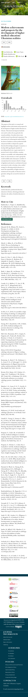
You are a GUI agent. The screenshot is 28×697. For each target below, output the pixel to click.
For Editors (10, 656)
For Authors (11, 651)
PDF (4, 42)
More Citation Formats (7, 219)
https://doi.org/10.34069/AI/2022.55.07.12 (14, 116)
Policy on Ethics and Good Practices (14, 664)
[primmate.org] (18, 626)
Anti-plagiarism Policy (10, 667)
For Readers (11, 653)
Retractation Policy (10, 672)
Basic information (7, 642)
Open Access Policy (10, 669)
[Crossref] (14, 592)
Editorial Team (6, 639)
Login (13, 2)
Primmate (16, 622)
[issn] (14, 588)
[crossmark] (5, 46)
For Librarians (11, 658)
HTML (9, 42)
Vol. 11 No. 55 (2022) (6, 21)
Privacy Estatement (10, 674)
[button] (4, 59)
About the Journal (7, 637)
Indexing (5, 644)
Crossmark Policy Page (10, 677)
